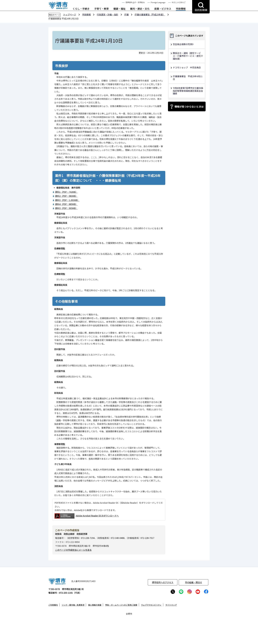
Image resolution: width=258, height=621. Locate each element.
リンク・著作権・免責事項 (73, 605)
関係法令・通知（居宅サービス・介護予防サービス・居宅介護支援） (188, 55)
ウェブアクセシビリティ (151, 605)
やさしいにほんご (179, 2)
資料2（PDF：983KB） (66, 196)
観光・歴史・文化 (140, 8)
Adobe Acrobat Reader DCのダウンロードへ (97, 515)
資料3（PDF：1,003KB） (67, 200)
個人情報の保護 (94, 605)
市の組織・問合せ (193, 582)
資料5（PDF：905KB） (66, 208)
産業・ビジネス (162, 8)
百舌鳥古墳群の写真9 (183, 44)
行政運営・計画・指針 (107, 14)
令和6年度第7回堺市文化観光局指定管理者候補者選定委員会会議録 (188, 90)
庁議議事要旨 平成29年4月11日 (188, 78)
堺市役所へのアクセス (162, 582)
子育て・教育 (101, 8)
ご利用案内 (53, 605)
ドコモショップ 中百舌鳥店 (187, 67)
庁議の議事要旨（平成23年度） (150, 14)
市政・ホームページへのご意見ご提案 (121, 605)
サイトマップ (171, 605)
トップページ (69, 14)
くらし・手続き (81, 8)
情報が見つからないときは (189, 106)
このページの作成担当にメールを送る (73, 549)
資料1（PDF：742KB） (66, 191)
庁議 (126, 14)
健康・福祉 (119, 8)
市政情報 (181, 8)
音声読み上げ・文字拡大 (135, 2)
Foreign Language (158, 2)
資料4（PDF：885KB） (66, 204)
